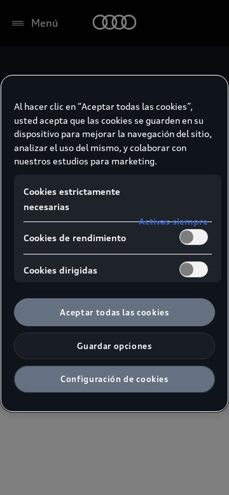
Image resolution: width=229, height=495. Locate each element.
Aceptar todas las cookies (114, 312)
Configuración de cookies (114, 379)
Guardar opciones (114, 346)
